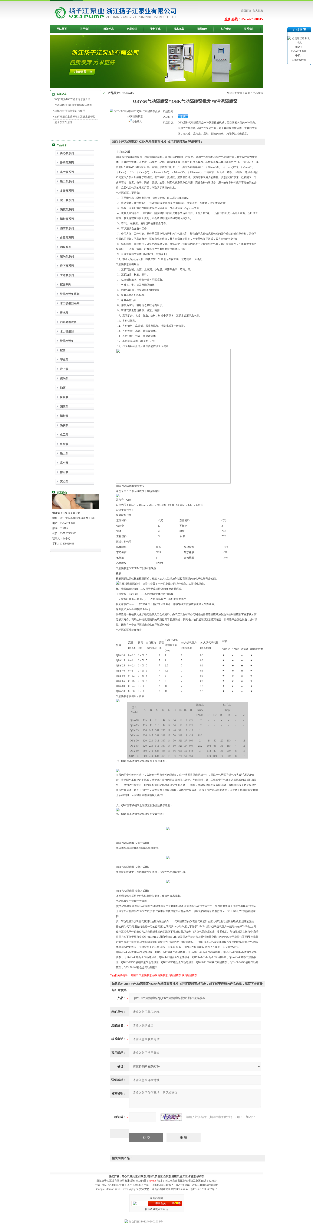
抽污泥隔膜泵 (160, 975)
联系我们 (249, 28)
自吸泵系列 (67, 237)
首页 (247, 92)
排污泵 (64, 472)
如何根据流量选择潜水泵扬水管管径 (75, 116)
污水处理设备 (68, 322)
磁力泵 (64, 453)
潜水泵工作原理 (63, 122)
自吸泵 (64, 397)
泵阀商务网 (158, 1189)
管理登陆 (170, 1189)
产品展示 (258, 92)
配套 (63, 350)
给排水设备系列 (69, 293)
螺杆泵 (64, 415)
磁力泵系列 (67, 181)
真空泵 (64, 462)
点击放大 (137, 121)
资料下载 (155, 28)
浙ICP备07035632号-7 (204, 1189)
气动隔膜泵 (145, 975)
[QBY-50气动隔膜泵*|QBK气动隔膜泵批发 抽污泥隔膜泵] (135, 111)
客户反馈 (226, 28)
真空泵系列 (67, 172)
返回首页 (246, 10)
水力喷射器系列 (69, 303)
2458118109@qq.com (205, 1184)
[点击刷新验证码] (171, 1117)
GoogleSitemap (105, 1189)
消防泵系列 (67, 228)
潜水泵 (64, 312)
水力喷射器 (67, 331)
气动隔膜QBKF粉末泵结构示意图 (73, 105)
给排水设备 (67, 340)
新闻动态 (108, 28)
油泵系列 (65, 247)
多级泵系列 (67, 190)
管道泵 (64, 359)
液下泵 (64, 369)
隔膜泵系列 (67, 209)
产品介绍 (132, 28)
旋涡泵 (64, 378)
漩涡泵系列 (67, 256)
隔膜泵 (64, 425)
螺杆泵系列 (67, 218)
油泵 (63, 387)
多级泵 (64, 444)
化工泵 (64, 434)
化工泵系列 (67, 200)
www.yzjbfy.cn (131, 1189)
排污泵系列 (67, 162)
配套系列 (65, 284)
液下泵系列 (67, 265)
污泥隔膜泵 (174, 975)
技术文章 (179, 28)
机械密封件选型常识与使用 (70, 110)
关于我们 (85, 28)
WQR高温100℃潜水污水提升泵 (72, 99)
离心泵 (64, 481)
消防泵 (64, 406)
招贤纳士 (202, 28)
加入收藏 (258, 10)
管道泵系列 (67, 275)
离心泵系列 (67, 153)
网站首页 (62, 28)
